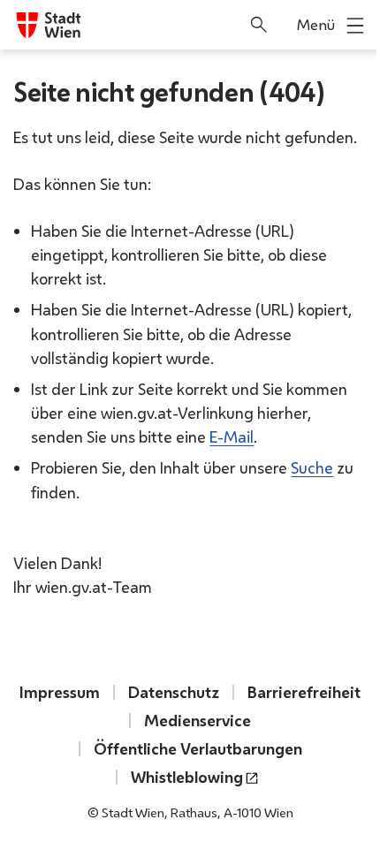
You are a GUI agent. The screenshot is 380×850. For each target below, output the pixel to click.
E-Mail (231, 436)
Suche (312, 467)
